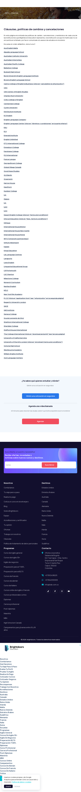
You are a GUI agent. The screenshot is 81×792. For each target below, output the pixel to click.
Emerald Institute (11, 135)
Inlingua (7, 223)
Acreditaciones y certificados (15, 520)
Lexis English (9, 262)
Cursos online (6, 760)
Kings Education (10, 250)
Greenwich (8, 179)
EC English (8, 115)
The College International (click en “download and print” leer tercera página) (34, 334)
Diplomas (7, 599)
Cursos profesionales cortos (15, 595)
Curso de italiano (10, 585)
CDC (5, 88)
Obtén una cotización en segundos (40, 396)
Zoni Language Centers (13, 358)
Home (7, 13)
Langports (8, 258)
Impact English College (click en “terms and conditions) (26, 215)
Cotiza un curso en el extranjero (16, 501)
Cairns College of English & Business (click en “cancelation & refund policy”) (34, 84)
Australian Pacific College (14, 64)
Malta (44, 520)
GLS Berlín (8, 175)
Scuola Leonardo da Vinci (14, 318)
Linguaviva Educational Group (16, 266)
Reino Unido (46, 511)
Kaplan (6, 247)
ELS (5, 131)
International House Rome (14, 235)
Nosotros (4, 659)
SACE (6, 306)
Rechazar (17, 786)
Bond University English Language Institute (21, 76)
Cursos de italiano (7, 771)
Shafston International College (16, 322)
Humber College (10, 191)
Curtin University (10, 108)
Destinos (3, 692)
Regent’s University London (15, 302)
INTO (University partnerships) (16, 239)
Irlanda (44, 529)
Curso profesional (7, 748)
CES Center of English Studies (16, 92)
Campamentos (6, 763)
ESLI (5, 127)
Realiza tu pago (10, 497)
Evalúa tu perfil (6, 669)
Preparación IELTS (7, 740)
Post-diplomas (9, 609)
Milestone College (11, 278)
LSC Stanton (9, 274)
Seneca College (10, 314)
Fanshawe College (11, 151)
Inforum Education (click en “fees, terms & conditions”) (26, 219)
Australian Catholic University (16, 56)
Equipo (6, 515)
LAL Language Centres (13, 255)
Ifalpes (6, 199)
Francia (44, 534)
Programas (4, 730)
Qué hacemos (6, 664)
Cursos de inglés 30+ (12, 557)
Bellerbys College (11, 68)
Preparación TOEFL (8, 743)
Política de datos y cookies (21, 782)
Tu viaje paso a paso (12, 492)
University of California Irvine (15, 338)
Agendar (40, 421)
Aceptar (8, 786)
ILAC (5, 207)
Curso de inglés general (13, 553)
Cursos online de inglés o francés (17, 590)
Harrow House (9, 183)
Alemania (45, 506)
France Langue (10, 159)
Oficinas (7, 529)
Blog (5, 506)
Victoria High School (12, 346)
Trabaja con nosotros (12, 534)
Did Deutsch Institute (12, 112)
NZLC (6, 290)
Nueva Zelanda (47, 515)
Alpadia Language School (14, 52)
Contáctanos (9, 487)
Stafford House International (15, 330)
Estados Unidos (48, 487)
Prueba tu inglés (7, 672)
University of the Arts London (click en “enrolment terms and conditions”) (33, 342)
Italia (43, 525)
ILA (5, 195)
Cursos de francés (11, 576)
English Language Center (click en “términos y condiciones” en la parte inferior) (35, 123)
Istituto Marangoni (11, 243)
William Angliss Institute (13, 354)
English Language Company (15, 119)
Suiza (44, 539)
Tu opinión (8, 525)
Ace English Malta (11, 48)
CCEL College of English (13, 100)
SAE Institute (9, 310)
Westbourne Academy (13, 350)
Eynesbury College (11, 147)
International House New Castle (16, 231)
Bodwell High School (12, 72)
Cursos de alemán (11, 581)
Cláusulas (7, 539)
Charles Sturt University (13, 96)
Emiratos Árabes (48, 492)
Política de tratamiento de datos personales (21, 543)
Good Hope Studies (12, 171)
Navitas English (10, 286)
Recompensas (6, 684)
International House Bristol (15, 227)
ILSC (5, 211)
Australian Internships (13, 60)
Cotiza (3, 773)
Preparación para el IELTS (13, 571)
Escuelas (3, 727)
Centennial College (12, 104)
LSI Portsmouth (10, 270)
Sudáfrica (45, 543)
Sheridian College (11, 326)
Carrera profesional (11, 604)
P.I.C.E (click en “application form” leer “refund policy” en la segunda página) (34, 298)
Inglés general (6, 733)
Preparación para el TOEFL (14, 567)
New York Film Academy (13, 294)
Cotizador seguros (8, 679)
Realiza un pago (7, 674)
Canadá (45, 501)
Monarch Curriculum (12, 282)
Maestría (7, 613)
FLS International (10, 155)
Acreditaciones (6, 689)
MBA (5, 618)
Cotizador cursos (7, 677)
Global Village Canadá (12, 167)
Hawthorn (8, 187)
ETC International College (14, 143)
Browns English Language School (17, 80)
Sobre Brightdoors (11, 511)
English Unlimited (11, 139)
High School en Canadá (13, 623)
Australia (45, 497)
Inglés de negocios (11, 562)
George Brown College (13, 163)
